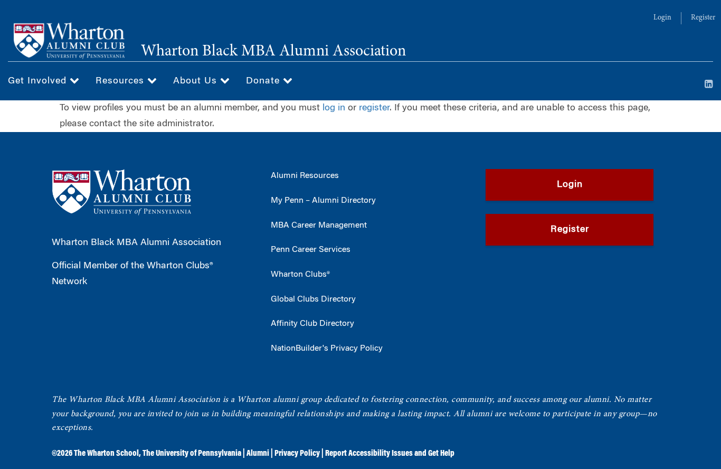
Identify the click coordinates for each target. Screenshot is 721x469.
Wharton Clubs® (300, 274)
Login (662, 18)
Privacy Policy (297, 453)
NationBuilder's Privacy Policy (327, 348)
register (374, 108)
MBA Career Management (319, 225)
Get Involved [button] (39, 81)
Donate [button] (264, 81)
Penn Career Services (310, 250)
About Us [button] (196, 81)
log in (333, 108)
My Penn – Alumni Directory (323, 200)
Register (703, 18)
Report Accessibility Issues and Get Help (389, 453)
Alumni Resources (305, 176)
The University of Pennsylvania (192, 453)
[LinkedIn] (709, 85)
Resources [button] (121, 81)
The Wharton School (106, 453)
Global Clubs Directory (313, 299)
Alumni (257, 453)
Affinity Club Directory (312, 324)
